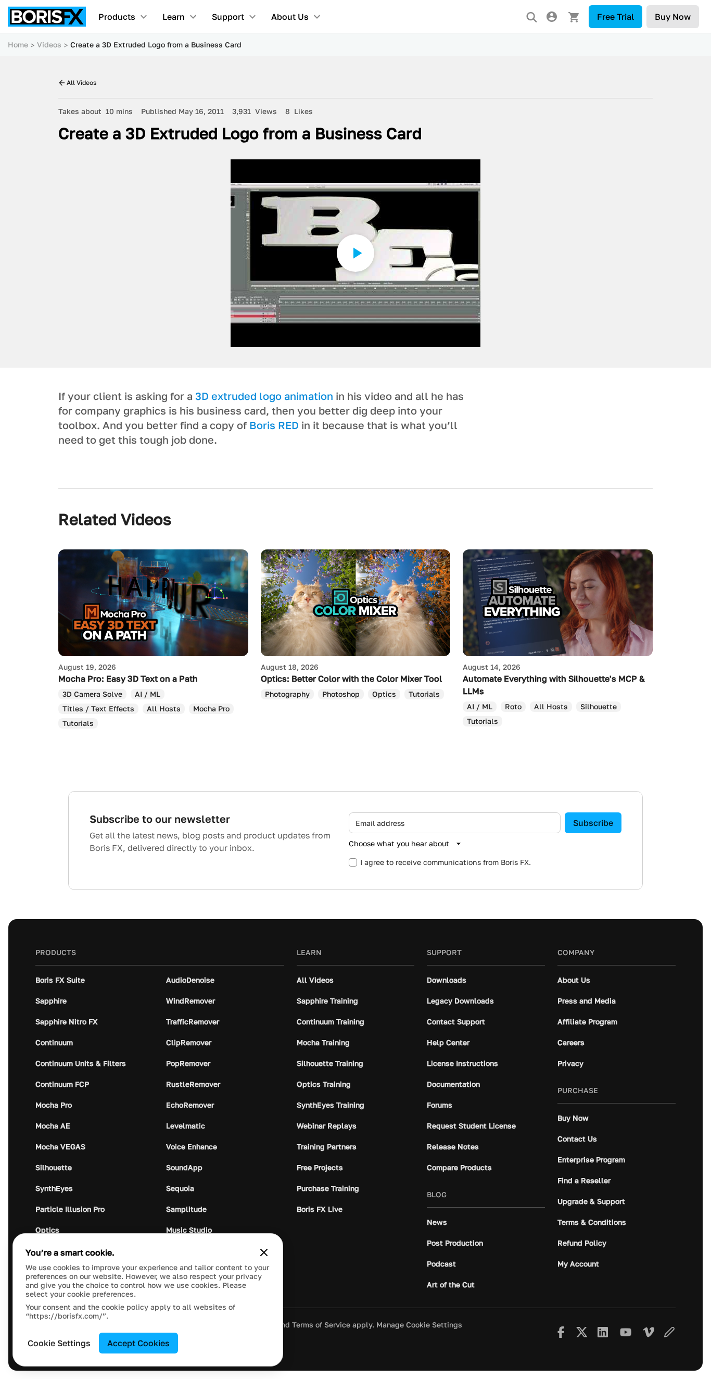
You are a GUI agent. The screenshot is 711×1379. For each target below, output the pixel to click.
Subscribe (593, 823)
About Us (290, 16)
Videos (49, 44)
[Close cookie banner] (264, 1252)
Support (228, 16)
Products (116, 16)
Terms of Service (321, 1325)
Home (18, 44)
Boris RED (275, 425)
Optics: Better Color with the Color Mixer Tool (351, 678)
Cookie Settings (59, 1343)
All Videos (81, 82)
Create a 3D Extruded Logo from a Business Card (156, 44)
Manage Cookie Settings (419, 1325)
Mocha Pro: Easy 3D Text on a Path (128, 678)
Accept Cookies (138, 1343)
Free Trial (615, 16)
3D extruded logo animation (265, 396)
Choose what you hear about (399, 843)
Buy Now (673, 16)
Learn (173, 16)
